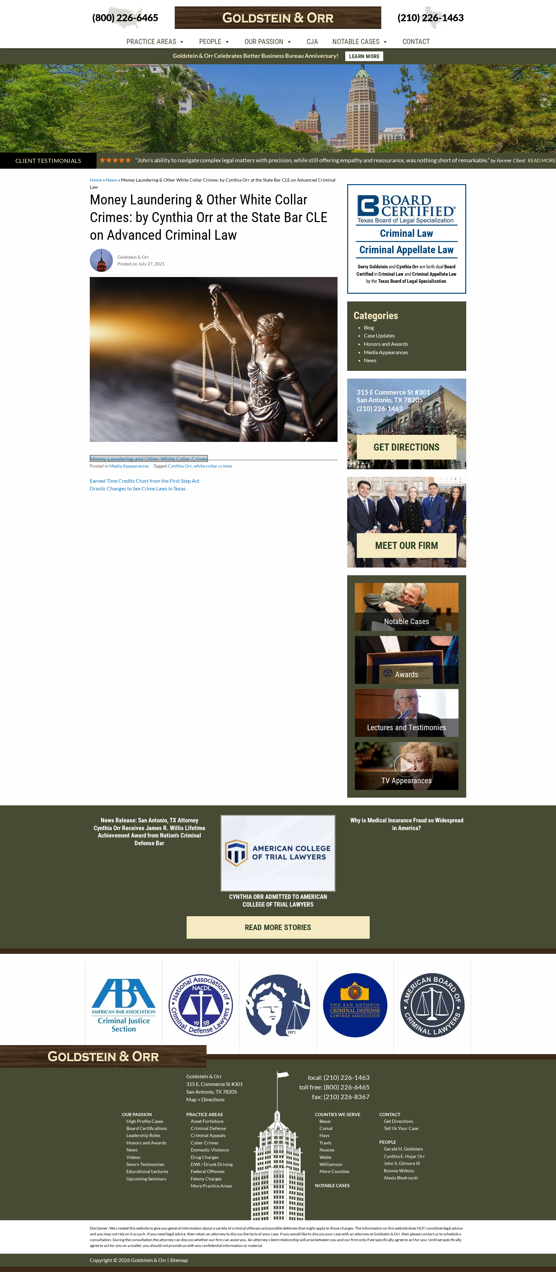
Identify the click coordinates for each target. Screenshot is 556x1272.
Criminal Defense (208, 1128)
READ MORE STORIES (278, 927)
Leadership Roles (143, 1135)
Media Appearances (129, 466)
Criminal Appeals (208, 1135)
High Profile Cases (144, 1121)
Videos (133, 1157)
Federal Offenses (208, 1171)
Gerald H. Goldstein (403, 1148)
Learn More (364, 56)
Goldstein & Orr (148, 1260)
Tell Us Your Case (401, 1128)
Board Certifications (146, 1128)
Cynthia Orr (180, 466)
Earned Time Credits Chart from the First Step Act (144, 481)
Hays (324, 1135)
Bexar (325, 1121)
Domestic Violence (210, 1149)
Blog (369, 327)
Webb (325, 1157)
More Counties (334, 1171)
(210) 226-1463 (347, 1077)
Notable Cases (355, 42)
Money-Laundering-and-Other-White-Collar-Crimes (149, 458)
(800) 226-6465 (347, 1087)
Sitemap (179, 1260)
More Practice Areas (211, 1185)
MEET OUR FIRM (406, 545)
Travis (325, 1142)
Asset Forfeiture (207, 1121)
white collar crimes (213, 466)
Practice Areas (151, 42)
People (210, 42)
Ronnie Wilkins (399, 1170)
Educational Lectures (147, 1171)
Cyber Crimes (204, 1142)
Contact (416, 42)
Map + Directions (205, 1099)
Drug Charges (204, 1157)
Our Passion (264, 42)
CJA (312, 42)
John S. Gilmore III (402, 1163)
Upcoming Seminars (146, 1178)
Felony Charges (206, 1178)
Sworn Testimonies (145, 1164)
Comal (326, 1128)
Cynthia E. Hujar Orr (404, 1156)
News (111, 180)
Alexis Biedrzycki (401, 1177)
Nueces (327, 1149)
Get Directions (398, 1121)
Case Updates (379, 335)
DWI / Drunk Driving (212, 1164)
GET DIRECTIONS (407, 447)
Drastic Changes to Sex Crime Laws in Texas (138, 488)
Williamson (331, 1164)
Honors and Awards (386, 344)
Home (96, 180)
